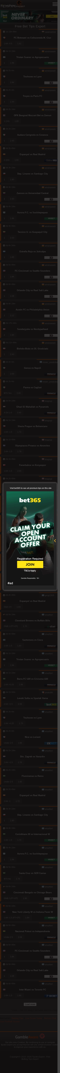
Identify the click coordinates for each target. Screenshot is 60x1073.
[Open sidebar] (55, 541)
